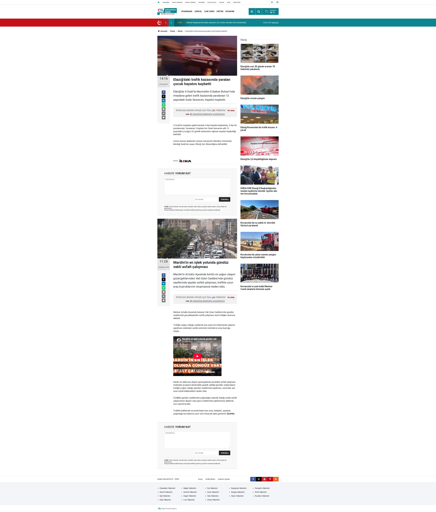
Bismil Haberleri (166, 492)
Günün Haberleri (177, 2)
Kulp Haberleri (165, 500)
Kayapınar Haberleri (238, 488)
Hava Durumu (211, 2)
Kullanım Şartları (224, 479)
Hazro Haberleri (237, 496)
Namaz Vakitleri (190, 2)
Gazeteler (201, 2)
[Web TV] (272, 2)
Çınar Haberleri (213, 492)
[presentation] (165, 22)
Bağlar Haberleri (189, 488)
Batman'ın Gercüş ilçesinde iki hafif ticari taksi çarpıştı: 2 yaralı (210, 22)
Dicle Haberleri (261, 492)
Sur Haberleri (212, 488)
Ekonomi (229, 11)
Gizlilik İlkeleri (210, 479)
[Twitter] (163, 96)
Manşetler (166, 2)
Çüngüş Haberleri (238, 492)
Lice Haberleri (189, 500)
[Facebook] (163, 92)
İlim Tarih (209, 11)
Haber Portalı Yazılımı (169, 509)
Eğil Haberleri (165, 496)
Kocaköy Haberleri (262, 496)
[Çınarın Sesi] (167, 11)
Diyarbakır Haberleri (167, 488)
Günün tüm (271, 22)
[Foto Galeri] (277, 2)
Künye (200, 479)
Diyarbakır (186, 11)
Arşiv (228, 2)
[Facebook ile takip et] (253, 479)
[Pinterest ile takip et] (270, 479)
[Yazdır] (163, 113)
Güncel (198, 11)
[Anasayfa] (158, 2)
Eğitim (220, 11)
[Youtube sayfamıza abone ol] (264, 479)
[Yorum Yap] (163, 117)
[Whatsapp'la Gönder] (163, 105)
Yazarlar (221, 2)
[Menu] (252, 11)
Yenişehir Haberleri (262, 488)
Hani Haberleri (212, 496)
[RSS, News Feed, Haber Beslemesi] (276, 479)
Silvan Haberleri (213, 500)
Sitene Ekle (236, 2)
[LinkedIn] (163, 100)
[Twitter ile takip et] (259, 479)
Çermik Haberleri (190, 492)
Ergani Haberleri (189, 496)
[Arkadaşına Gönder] (163, 109)
